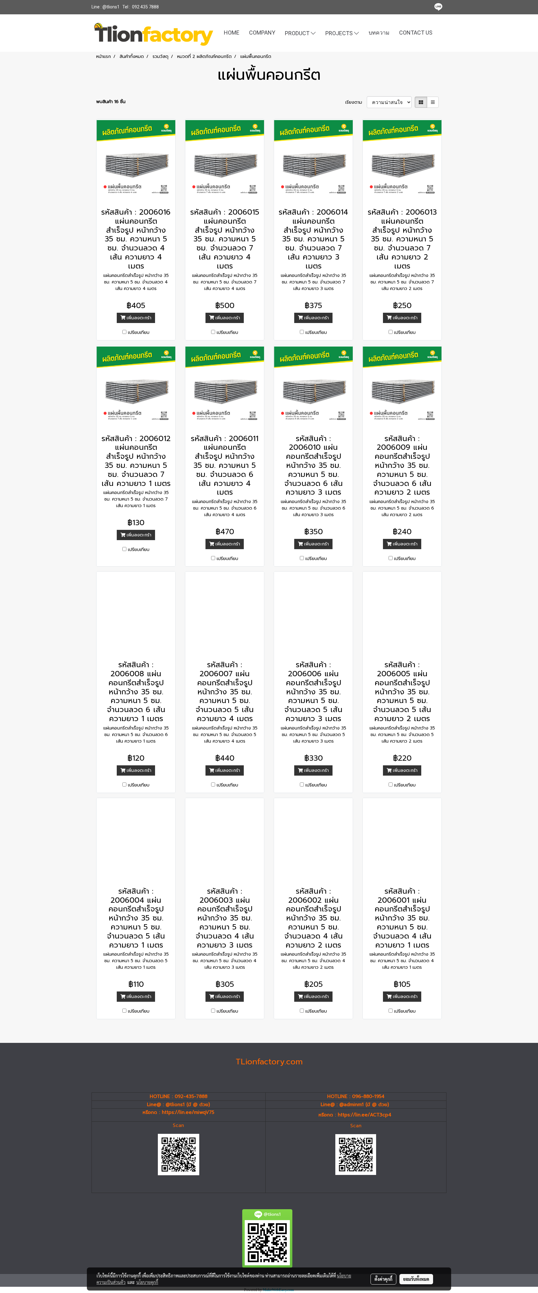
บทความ (379, 32)
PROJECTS (339, 33)
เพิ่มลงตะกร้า (138, 318)
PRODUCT (298, 33)
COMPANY (262, 32)
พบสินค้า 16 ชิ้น (110, 101)
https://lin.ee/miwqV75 (188, 1112)
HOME (231, 32)
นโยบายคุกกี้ (147, 1282)
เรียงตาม (356, 102)
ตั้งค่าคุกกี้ (383, 1279)
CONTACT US (415, 32)
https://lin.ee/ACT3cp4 (364, 1114)
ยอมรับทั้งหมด (416, 1279)
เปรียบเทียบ (138, 332)
